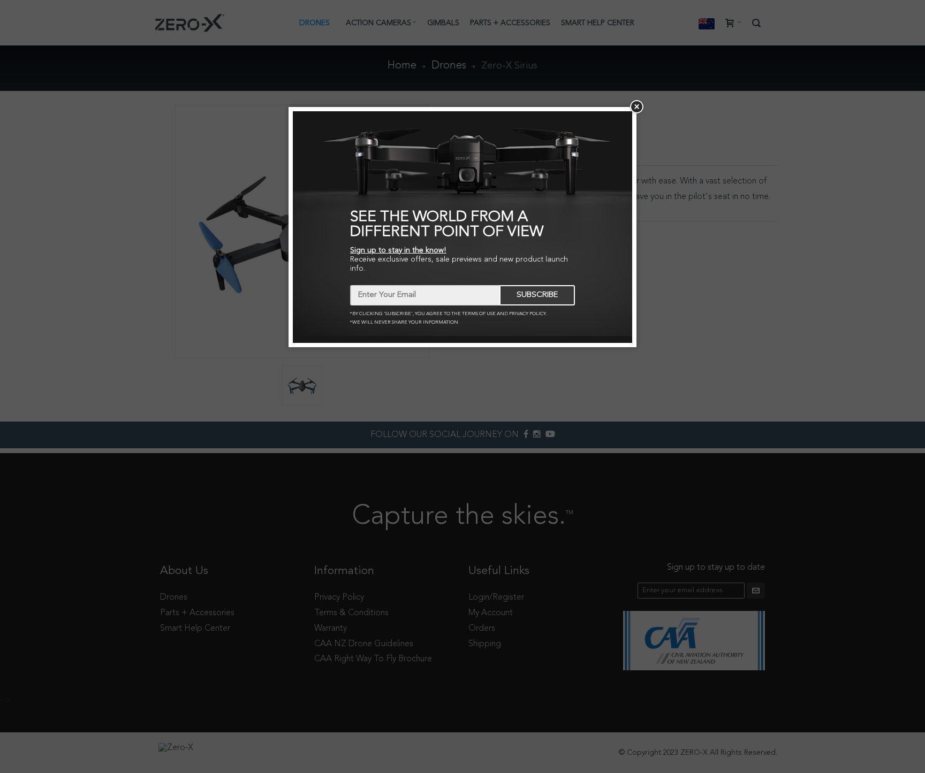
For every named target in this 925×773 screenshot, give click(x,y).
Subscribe (537, 295)
